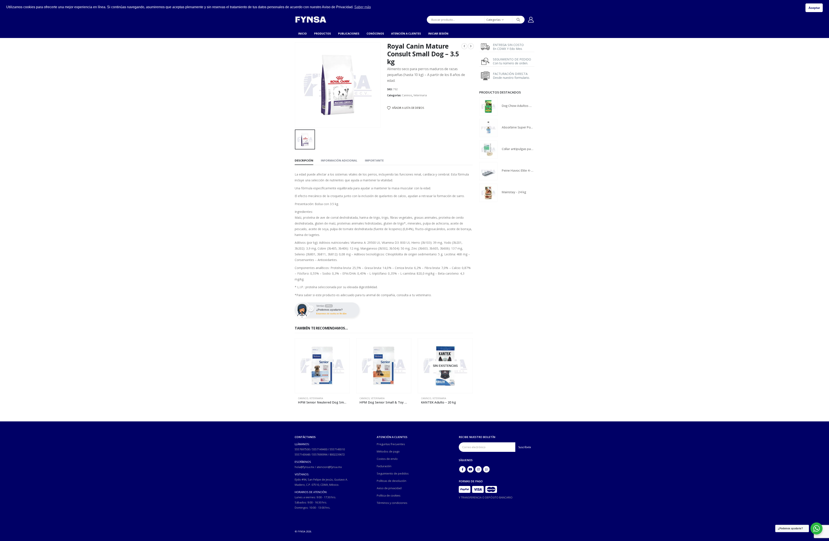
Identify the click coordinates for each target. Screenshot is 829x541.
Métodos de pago (388, 451)
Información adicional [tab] (339, 160)
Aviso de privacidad (389, 488)
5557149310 (337, 449)
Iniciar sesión (438, 33)
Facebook (462, 469)
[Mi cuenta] (531, 19)
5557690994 (319, 454)
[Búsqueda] (518, 19)
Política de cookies (388, 495)
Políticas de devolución (391, 481)
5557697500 (302, 449)
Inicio (302, 33)
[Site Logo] (311, 20)
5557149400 (319, 449)
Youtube (470, 469)
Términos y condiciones (392, 503)
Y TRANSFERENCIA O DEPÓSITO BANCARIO (486, 497)
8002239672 (337, 454)
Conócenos (375, 33)
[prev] (464, 46)
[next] (471, 46)
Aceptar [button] (814, 7)
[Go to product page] (322, 366)
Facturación (384, 466)
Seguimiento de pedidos (393, 473)
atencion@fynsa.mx (329, 467)
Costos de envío (387, 459)
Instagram (478, 469)
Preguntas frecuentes (391, 444)
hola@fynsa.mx (304, 467)
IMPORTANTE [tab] (374, 160)
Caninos (407, 95)
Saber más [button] (362, 7)
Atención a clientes (406, 33)
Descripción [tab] (304, 160)
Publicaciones (348, 33)
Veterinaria (420, 95)
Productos (322, 33)
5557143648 (302, 454)
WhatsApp (486, 469)
